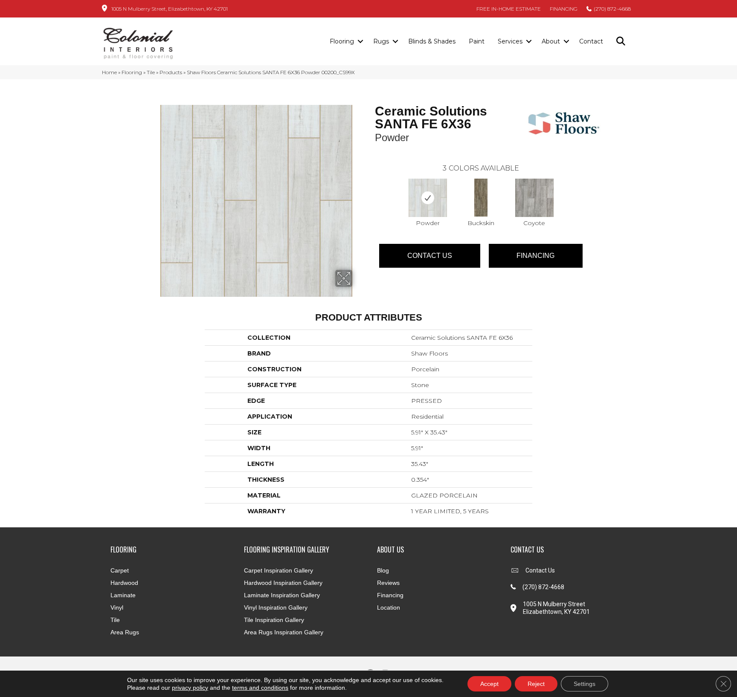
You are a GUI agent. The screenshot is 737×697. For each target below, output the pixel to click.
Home (109, 72)
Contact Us (429, 255)
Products (171, 72)
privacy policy (190, 687)
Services (510, 41)
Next (591, 189)
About (551, 41)
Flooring (342, 41)
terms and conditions (260, 687)
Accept (489, 683)
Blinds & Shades (432, 41)
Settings (584, 683)
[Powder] (427, 197)
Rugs (381, 41)
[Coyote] (534, 197)
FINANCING (563, 9)
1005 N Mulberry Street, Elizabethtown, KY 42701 (169, 9)
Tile (151, 72)
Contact (591, 41)
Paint (477, 41)
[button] (360, 41)
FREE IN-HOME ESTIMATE (508, 9)
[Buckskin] (481, 197)
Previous (370, 189)
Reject (536, 683)
